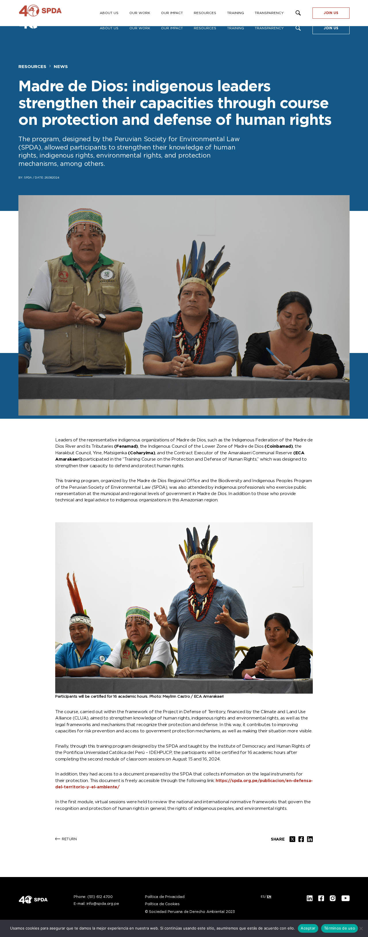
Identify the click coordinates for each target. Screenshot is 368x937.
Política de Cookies (162, 904)
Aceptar (308, 928)
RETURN (69, 839)
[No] (361, 928)
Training (235, 28)
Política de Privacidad (165, 897)
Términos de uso (339, 928)
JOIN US (331, 28)
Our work (139, 28)
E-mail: (96, 904)
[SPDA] (50, 13)
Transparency (269, 28)
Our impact (172, 28)
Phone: (93, 897)
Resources (205, 28)
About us (109, 28)
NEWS (61, 67)
